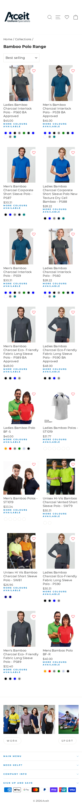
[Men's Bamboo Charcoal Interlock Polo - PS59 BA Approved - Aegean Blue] (45, 133)
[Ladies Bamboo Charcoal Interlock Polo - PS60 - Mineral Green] (63, 292)
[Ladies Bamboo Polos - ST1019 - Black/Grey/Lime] (45, 448)
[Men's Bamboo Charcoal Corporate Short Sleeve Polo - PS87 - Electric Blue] (10, 214)
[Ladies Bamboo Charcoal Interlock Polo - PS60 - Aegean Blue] (45, 292)
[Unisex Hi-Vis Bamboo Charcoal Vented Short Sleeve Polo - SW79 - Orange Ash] (45, 522)
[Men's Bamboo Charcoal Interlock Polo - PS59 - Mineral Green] (23, 292)
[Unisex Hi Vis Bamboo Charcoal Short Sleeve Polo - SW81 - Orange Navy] (5, 596)
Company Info (15, 774)
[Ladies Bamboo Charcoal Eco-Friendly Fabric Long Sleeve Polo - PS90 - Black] (45, 600)
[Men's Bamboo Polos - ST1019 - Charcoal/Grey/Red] (19, 519)
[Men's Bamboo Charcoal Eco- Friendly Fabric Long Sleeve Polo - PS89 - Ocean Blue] (14, 678)
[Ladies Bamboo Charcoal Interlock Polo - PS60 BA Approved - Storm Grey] (10, 136)
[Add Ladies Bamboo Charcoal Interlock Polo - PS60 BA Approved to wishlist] (33, 70)
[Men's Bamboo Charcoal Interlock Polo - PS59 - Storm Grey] (10, 296)
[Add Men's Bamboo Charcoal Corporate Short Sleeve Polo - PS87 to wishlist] (33, 152)
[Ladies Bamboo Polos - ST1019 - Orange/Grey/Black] (49, 448)
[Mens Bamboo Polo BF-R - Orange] (45, 671)
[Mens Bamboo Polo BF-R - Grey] (54, 671)
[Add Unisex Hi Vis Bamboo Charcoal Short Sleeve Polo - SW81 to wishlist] (33, 538)
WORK (12, 740)
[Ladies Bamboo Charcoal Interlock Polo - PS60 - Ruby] (45, 296)
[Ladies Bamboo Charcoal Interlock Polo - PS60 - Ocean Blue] (72, 292)
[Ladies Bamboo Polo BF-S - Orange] (5, 448)
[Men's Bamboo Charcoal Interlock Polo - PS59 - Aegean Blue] (5, 292)
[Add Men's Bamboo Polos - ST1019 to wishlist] (33, 464)
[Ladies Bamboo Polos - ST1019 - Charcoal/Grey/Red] (58, 448)
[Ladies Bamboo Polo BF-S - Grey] (14, 448)
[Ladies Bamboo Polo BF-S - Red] (10, 448)
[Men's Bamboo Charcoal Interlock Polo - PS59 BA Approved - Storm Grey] (49, 136)
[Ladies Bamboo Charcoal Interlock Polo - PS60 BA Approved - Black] (14, 133)
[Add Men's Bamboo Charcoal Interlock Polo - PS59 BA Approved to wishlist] (73, 70)
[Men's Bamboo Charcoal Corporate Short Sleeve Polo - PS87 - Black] (5, 214)
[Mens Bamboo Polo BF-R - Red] (49, 671)
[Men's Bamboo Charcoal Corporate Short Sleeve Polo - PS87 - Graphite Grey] (14, 214)
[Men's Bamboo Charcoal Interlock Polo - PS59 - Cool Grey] (19, 292)
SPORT (67, 740)
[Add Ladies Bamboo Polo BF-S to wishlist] (33, 394)
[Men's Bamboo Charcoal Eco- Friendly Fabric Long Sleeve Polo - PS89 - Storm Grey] (19, 678)
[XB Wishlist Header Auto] (66, 17)
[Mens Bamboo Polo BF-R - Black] (67, 671)
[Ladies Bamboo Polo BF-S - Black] (28, 448)
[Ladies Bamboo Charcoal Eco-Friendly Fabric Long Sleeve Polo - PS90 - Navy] (49, 600)
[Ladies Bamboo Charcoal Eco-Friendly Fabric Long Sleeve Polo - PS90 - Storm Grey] (58, 600)
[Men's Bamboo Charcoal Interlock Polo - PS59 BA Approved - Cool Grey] (58, 133)
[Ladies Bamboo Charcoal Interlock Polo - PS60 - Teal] (54, 296)
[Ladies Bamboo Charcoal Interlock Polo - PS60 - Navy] (67, 292)
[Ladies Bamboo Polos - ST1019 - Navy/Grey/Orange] (63, 448)
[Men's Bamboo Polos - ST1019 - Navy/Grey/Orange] (23, 519)
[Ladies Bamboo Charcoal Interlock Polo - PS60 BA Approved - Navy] (28, 133)
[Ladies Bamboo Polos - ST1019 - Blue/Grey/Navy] (54, 448)
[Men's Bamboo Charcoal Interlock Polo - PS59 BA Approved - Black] (54, 133)
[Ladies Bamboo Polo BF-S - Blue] (23, 448)
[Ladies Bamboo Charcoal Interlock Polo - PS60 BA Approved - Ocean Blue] (33, 133)
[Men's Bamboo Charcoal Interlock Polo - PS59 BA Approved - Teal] (54, 136)
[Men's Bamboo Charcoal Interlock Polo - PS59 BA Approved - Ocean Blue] (72, 133)
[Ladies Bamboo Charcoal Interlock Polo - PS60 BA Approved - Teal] (14, 136)
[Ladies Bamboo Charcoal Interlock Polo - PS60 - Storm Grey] (49, 296)
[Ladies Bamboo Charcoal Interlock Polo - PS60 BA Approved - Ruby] (5, 136)
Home (7, 39)
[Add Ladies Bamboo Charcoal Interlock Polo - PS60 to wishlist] (73, 234)
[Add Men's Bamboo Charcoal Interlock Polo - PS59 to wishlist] (33, 234)
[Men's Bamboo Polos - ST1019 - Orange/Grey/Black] (10, 519)
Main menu (12, 756)
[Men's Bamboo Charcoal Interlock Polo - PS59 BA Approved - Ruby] (45, 136)
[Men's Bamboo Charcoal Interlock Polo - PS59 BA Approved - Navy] (67, 133)
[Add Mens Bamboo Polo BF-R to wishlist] (73, 616)
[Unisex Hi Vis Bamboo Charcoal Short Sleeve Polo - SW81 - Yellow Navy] (10, 596)
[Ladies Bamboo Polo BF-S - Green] (19, 448)
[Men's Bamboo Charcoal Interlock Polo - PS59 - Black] (14, 292)
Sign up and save (18, 783)
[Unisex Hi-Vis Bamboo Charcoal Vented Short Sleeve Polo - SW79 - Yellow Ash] (49, 522)
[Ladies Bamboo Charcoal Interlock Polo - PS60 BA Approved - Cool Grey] (19, 133)
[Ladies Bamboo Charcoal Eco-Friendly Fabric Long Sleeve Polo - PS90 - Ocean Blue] (54, 600)
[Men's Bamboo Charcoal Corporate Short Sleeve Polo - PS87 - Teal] (23, 214)
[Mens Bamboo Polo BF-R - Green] (58, 671)
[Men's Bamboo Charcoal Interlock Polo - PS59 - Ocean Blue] (33, 292)
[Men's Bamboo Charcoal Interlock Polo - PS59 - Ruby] (5, 296)
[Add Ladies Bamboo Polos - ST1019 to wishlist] (73, 394)
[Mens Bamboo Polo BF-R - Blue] (63, 671)
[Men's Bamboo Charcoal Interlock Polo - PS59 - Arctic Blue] (10, 292)
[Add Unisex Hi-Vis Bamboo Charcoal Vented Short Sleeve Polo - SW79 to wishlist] (73, 464)
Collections (23, 39)
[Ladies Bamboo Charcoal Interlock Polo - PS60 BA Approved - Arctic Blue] (10, 133)
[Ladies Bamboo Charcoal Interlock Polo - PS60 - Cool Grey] (58, 292)
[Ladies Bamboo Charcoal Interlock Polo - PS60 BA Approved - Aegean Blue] (5, 133)
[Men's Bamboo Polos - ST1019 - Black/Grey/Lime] (5, 519)
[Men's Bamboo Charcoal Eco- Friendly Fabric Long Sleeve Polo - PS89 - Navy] (10, 678)
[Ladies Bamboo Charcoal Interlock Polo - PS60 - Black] (54, 292)
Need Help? (13, 765)
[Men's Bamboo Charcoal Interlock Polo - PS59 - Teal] (14, 296)
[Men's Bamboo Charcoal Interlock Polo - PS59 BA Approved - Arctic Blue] (49, 133)
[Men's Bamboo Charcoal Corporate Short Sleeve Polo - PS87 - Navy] (19, 214)
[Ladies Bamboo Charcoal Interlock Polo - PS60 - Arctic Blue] (49, 292)
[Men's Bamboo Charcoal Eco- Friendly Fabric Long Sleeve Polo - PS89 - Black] (5, 678)
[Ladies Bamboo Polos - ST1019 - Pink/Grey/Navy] (67, 448)
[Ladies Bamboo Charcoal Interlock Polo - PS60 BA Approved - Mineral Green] (23, 133)
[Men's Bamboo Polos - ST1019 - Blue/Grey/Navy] (14, 519)
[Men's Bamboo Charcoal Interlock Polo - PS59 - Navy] (28, 292)
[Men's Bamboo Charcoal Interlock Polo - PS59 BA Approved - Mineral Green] (63, 133)
